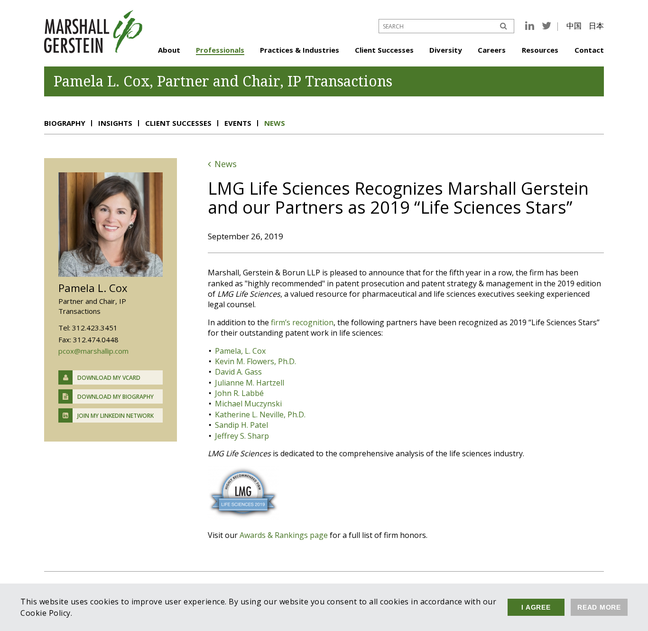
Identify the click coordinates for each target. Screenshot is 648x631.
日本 (596, 25)
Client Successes (384, 50)
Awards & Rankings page (284, 535)
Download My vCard (108, 378)
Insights (115, 123)
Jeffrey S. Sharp (242, 436)
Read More (599, 607)
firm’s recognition (302, 322)
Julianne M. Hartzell (249, 382)
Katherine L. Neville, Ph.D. (260, 414)
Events (237, 123)
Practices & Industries (299, 50)
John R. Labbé (239, 393)
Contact (589, 50)
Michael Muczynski (248, 403)
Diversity (445, 50)
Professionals (220, 50)
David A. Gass (238, 372)
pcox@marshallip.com (93, 351)
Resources (540, 50)
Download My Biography (115, 397)
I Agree (535, 607)
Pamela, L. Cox (240, 351)
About (169, 50)
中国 (574, 25)
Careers (492, 50)
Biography (64, 123)
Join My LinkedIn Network (115, 416)
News (274, 123)
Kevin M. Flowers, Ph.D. (255, 361)
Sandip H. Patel (241, 425)
